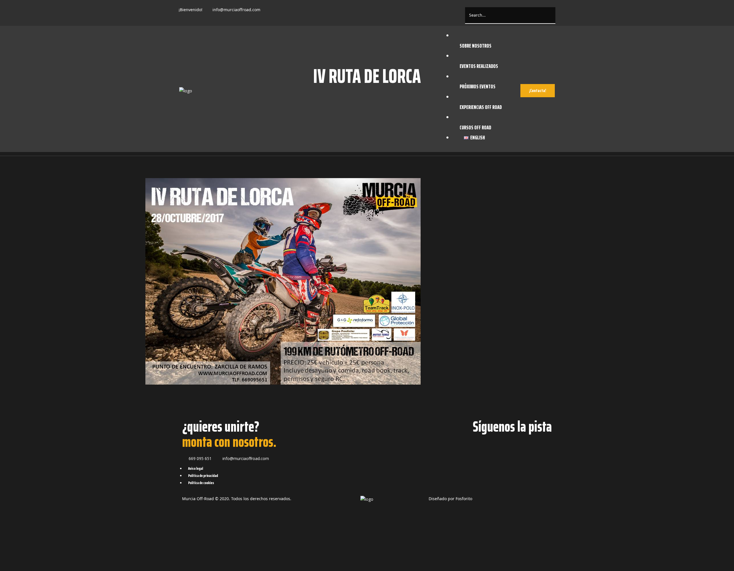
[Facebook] (272, 12)
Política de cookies (201, 483)
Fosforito (464, 498)
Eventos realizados (479, 66)
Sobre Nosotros (475, 45)
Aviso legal (195, 468)
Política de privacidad (203, 475)
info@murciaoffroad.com (236, 9)
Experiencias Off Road (481, 107)
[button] (537, 90)
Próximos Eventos (477, 86)
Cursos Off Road (475, 127)
